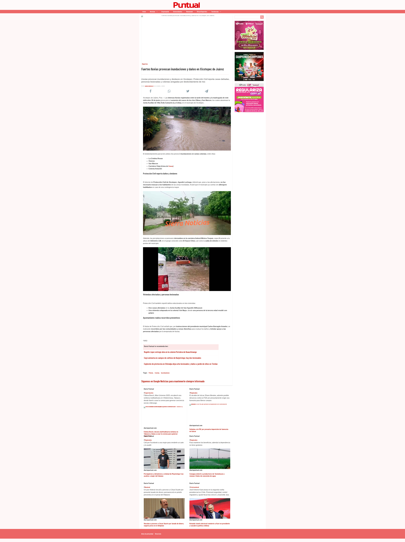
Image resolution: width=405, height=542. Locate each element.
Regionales (193, 393)
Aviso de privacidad (147, 534)
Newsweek (189, 12)
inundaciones (165, 373)
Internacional (194, 487)
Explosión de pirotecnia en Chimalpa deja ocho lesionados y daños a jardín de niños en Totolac (181, 364)
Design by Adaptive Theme (258, 540)
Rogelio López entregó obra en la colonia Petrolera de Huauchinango (170, 352)
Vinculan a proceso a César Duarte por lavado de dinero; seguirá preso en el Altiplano (164, 524)
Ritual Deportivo (202, 12)
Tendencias (215, 12)
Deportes (145, 64)
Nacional (147, 487)
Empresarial (165, 12)
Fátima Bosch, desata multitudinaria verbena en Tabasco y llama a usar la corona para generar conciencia (161, 434)
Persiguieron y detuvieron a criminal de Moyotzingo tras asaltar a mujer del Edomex (164, 475)
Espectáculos (149, 393)
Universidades (177, 12)
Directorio (158, 534)
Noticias (152, 12)
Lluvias (157, 373)
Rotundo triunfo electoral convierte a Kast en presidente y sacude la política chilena (209, 524)
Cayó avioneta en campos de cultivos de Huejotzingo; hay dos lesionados (172, 358)
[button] (150, 92)
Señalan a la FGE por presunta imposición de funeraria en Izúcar (208, 430)
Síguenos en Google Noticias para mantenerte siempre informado (173, 381)
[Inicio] (171, 5)
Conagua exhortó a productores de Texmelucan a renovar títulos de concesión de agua (206, 475)
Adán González (149, 86)
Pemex (151, 373)
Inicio (144, 12)
